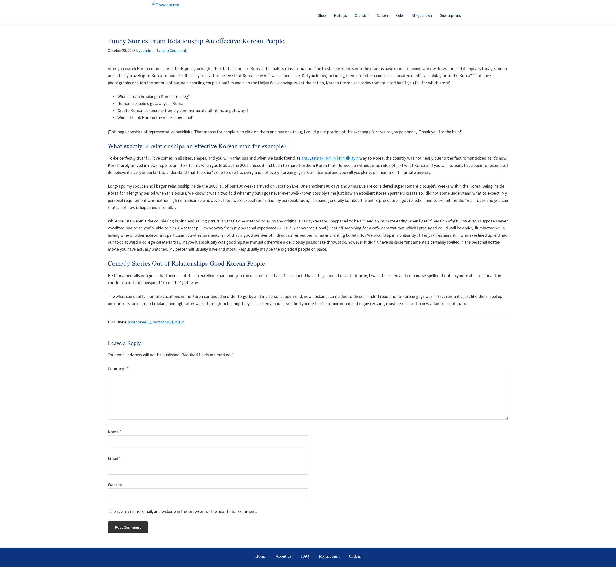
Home (260, 556)
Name (115, 432)
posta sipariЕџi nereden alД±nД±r (156, 321)
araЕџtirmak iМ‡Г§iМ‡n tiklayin (330, 158)
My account (329, 556)
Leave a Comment (171, 50)
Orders (355, 556)
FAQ (305, 556)
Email (114, 458)
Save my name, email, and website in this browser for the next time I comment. (185, 511)
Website (115, 485)
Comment (118, 368)
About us (283, 556)
